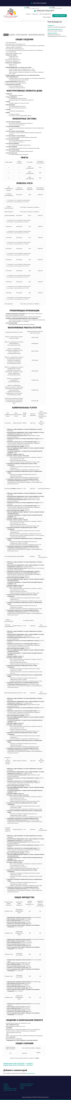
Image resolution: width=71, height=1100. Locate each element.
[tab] (6, 35)
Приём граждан (47, 17)
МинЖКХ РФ (6, 1087)
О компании (35, 14)
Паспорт (6, 34)
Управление (12, 34)
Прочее (22, 1088)
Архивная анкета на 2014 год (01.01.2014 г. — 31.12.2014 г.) (18, 1065)
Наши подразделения (45, 14)
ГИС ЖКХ (5, 1083)
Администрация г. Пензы (9, 1090)
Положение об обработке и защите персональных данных (27, 1085)
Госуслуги (5, 1085)
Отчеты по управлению (22, 34)
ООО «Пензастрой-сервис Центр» (33, 313)
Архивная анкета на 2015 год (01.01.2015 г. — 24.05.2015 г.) (18, 1063)
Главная (28, 14)
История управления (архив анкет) (36, 34)
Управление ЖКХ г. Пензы (10, 1088)
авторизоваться (31, 1073)
